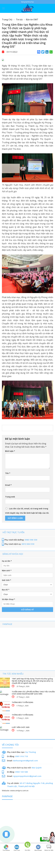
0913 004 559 (28, 544)
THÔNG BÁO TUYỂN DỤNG (22, 702)
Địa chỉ (5, 590)
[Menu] (3, 8)
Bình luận (10, 451)
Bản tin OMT (32, 19)
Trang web (10, 496)
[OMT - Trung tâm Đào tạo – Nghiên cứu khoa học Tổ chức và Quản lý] (27, 8)
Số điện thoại (8, 599)
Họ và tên (7, 561)
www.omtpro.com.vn (19, 790)
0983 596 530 (31, 539)
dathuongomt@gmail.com (25, 760)
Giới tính (6, 580)
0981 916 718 (21, 756)
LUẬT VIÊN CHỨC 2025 (20, 727)
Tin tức (19, 19)
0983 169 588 (21, 772)
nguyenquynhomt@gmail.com (27, 776)
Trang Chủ (7, 19)
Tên (7, 473)
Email (8, 485)
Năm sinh (6, 570)
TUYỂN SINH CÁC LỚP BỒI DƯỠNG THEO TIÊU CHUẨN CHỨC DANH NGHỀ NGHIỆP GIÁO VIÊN (33, 693)
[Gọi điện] (27, 846)
